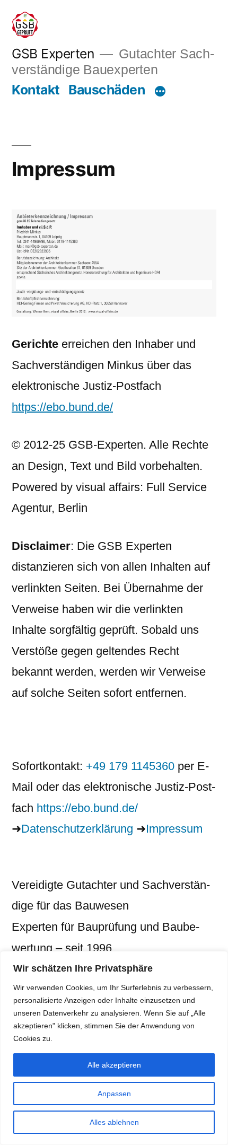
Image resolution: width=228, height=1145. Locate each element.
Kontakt (36, 90)
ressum (184, 828)
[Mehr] (160, 91)
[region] (114, 1048)
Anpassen (114, 1093)
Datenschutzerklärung (77, 828)
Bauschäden (106, 90)
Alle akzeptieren (114, 1065)
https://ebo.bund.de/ (62, 407)
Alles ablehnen (114, 1122)
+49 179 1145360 (130, 766)
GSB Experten (53, 54)
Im (152, 828)
